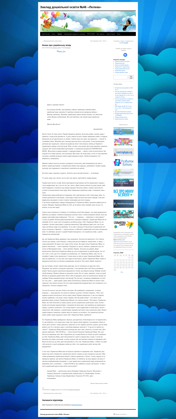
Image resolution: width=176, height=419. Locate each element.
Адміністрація (110, 34)
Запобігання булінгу (120, 70)
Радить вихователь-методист (122, 61)
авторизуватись (76, 405)
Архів (118, 34)
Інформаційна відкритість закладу (74, 34)
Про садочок (100, 34)
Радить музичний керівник (122, 65)
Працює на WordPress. (121, 414)
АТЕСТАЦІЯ (91, 34)
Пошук (131, 77)
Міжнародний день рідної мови (52, 41)
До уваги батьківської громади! (123, 111)
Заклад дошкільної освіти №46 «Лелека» (71, 7)
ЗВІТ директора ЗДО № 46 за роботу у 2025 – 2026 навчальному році (123, 108)
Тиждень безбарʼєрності (121, 117)
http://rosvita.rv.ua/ (119, 240)
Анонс (53, 34)
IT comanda (125, 43)
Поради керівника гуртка (121, 72)
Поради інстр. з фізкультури (122, 67)
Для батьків (46, 34)
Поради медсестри (119, 63)
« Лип (121, 272)
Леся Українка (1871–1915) (98, 41)
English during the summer (121, 119)
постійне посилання (74, 389)
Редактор (68, 47)
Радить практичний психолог (122, 68)
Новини (59, 34)
